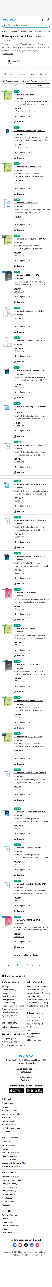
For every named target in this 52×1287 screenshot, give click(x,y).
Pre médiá (6, 1117)
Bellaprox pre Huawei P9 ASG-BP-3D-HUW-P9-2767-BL (38, 986)
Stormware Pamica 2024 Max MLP (27, 167)
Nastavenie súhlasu (9, 1156)
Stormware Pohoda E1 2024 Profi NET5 (30, 812)
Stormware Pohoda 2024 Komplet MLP (30, 773)
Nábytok (30, 1037)
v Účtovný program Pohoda (24, 111)
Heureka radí (7, 1149)
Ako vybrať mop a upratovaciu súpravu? (13, 1045)
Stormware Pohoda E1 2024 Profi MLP (29, 556)
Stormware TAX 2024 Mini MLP (26, 592)
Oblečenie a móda (34, 1040)
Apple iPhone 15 (33, 1017)
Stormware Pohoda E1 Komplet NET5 (29, 130)
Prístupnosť (6, 1131)
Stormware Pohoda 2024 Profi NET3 (29, 848)
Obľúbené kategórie (12, 982)
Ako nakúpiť (6, 1142)
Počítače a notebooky (28, 31)
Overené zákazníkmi (10, 1215)
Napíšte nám (26, 1071)
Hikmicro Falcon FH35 (35, 990)
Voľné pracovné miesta (11, 1114)
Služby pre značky (9, 1191)
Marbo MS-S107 (33, 996)
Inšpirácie (5, 1229)
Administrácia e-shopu (10, 1177)
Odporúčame (33, 1013)
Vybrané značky (9, 1022)
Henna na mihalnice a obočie (13, 1006)
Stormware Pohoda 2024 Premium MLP (30, 445)
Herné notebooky (9, 990)
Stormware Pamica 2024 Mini (25, 628)
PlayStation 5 (32, 1027)
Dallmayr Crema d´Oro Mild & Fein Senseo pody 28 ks (38, 993)
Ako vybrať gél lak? (9, 1038)
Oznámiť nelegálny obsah (12, 1128)
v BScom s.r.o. (19, 183)
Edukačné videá (8, 1201)
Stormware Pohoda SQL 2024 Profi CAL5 (30, 341)
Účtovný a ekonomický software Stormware (13, 1027)
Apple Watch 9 (32, 1021)
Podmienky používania (10, 1110)
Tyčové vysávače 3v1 (10, 1016)
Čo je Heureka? (8, 1103)
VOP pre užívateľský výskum (13, 1166)
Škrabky (5, 986)
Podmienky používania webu (30, 1255)
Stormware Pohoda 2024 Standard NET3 (30, 884)
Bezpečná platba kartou (11, 1163)
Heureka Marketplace (10, 1187)
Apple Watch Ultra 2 (35, 1024)
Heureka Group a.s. (30, 1252)
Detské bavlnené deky (11, 1012)
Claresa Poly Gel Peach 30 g (37, 1003)
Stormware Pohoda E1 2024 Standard (29, 370)
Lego (29, 1030)
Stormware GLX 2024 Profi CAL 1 (27, 275)
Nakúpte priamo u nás (10, 1152)
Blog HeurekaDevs (9, 1124)
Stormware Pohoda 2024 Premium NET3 (30, 520)
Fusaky (5, 993)
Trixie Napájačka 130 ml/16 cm (38, 999)
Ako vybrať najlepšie (12, 1034)
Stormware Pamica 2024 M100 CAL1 (28, 700)
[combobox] (26, 25)
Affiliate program (8, 1198)
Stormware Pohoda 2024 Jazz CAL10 (29, 311)
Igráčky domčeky (8, 1003)
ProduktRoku (7, 1222)
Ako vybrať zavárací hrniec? (12, 1042)
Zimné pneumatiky (34, 1033)
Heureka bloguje (8, 1121)
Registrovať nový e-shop (11, 1180)
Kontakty (5, 1107)
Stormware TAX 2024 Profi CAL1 (27, 920)
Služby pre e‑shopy (9, 1184)
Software (41, 31)
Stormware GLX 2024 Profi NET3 (27, 664)
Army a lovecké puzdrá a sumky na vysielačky (13, 1009)
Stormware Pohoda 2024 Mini (26, 203)
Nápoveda (6, 1205)
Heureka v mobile (8, 1145)
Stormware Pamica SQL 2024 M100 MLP (30, 239)
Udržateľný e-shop (9, 1233)
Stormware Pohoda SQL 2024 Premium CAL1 (26, 420)
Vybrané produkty (35, 982)
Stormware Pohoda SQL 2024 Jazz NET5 (30, 484)
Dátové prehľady (8, 1194)
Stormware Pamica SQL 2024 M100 (28, 737)
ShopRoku (6, 1219)
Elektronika (15, 31)
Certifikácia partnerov (10, 1226)
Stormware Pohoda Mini (24, 94)
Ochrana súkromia (9, 1159)
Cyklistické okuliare (9, 996)
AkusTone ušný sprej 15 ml (37, 1006)
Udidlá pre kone (8, 999)
